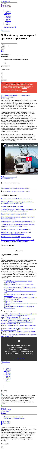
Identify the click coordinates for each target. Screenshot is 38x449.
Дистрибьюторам (6, 409)
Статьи (7, 24)
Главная (7, 11)
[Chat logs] (4, 384)
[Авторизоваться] (1, 82)
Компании (7, 17)
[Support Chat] (4, 385)
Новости (8, 13)
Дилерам (3, 408)
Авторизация (6, 6)
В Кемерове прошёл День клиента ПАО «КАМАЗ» (21, 297)
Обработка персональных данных (14, 418)
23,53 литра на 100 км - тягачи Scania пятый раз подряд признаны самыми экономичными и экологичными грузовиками (18, 315)
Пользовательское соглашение (13, 417)
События (8, 21)
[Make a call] (4, 387)
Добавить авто (5, 66)
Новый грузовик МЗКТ (13, 299)
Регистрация (6, 5)
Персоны (8, 19)
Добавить (3, 80)
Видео (8, 14)
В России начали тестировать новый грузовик (22, 325)
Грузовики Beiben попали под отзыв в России (22, 331)
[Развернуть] (2, 258)
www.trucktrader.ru (7, 178)
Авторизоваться (9, 27)
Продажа (8, 16)
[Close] (19, 341)
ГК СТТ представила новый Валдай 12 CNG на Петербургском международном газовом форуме (18, 319)
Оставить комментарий (9, 177)
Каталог (8, 22)
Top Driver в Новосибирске (14, 301)
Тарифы (3, 413)
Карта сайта (6, 423)
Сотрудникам (5, 411)
